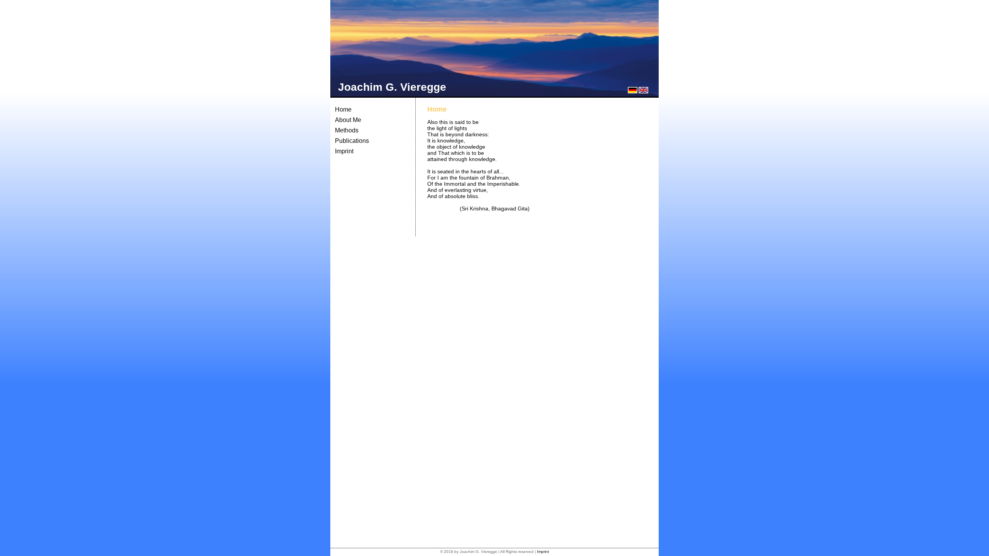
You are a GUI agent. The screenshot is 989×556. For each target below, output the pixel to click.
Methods (347, 130)
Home (343, 109)
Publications (352, 140)
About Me (348, 120)
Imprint (344, 151)
